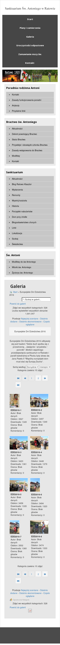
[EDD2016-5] (19, 485)
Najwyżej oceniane (29, 318)
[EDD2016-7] (15, 527)
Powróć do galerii (18, 303)
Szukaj (15, 238)
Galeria (30, 36)
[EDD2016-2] (40, 400)
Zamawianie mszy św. (30, 54)
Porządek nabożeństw (22, 211)
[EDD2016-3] (19, 443)
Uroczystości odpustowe (30, 45)
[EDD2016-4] (40, 443)
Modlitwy (16, 155)
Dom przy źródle (19, 216)
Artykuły (15, 105)
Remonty (16, 195)
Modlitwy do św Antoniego (24, 261)
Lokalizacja (17, 233)
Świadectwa (17, 244)
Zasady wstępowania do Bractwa (27, 150)
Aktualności (17, 128)
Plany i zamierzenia (30, 27)
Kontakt (30, 62)
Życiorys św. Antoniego (22, 272)
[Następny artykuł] (45, 378)
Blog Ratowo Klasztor (22, 184)
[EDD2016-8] (40, 527)
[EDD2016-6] (35, 485)
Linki (14, 227)
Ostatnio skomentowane (30, 321)
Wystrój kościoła (19, 200)
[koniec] (18, 385)
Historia (15, 205)
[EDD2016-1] (15, 401)
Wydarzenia (17, 189)
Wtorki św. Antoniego (21, 267)
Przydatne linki (18, 110)
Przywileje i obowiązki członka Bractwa (29, 144)
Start (30, 19)
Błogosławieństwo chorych (24, 222)
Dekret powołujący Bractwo (24, 133)
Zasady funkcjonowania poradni (26, 99)
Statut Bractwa (18, 139)
